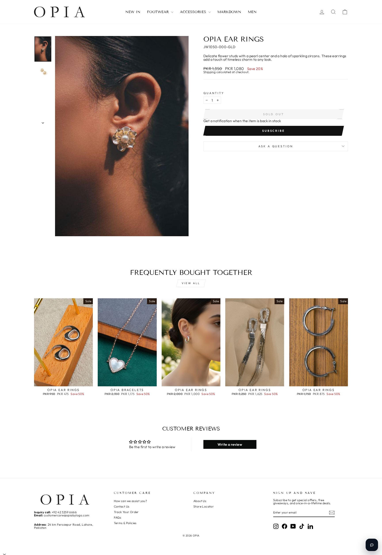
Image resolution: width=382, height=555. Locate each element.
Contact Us (122, 506)
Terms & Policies (125, 523)
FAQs (117, 517)
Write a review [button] (230, 444)
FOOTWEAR (158, 12)
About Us (199, 501)
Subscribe (273, 130)
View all (191, 283)
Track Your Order (126, 512)
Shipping (209, 72)
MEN (252, 12)
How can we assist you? (130, 501)
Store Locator (203, 506)
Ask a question (275, 146)
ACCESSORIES (193, 12)
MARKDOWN (229, 12)
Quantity (213, 93)
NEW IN (132, 12)
